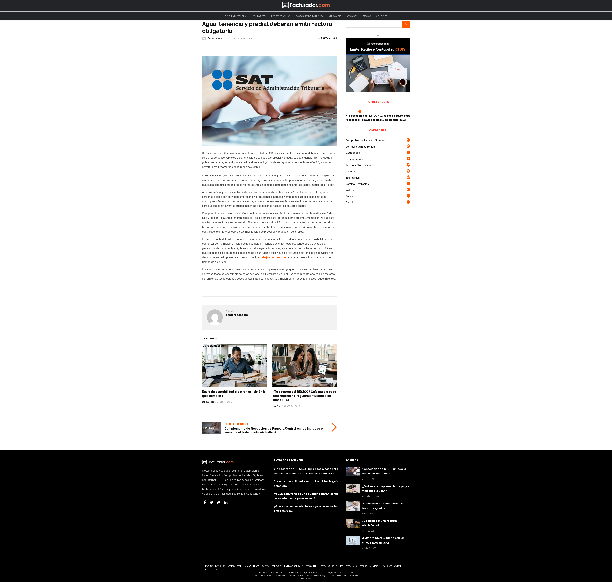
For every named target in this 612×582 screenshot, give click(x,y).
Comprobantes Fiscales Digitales (365, 140)
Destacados (353, 152)
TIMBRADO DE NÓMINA (293, 566)
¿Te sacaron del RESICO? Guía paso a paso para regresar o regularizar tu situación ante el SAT (304, 396)
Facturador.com (215, 38)
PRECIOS (367, 16)
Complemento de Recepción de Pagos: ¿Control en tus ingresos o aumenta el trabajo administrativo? (273, 430)
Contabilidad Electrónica (360, 146)
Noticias (350, 190)
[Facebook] (205, 502)
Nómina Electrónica (357, 184)
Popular (350, 196)
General (350, 171)
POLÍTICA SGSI (211, 570)
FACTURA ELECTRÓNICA (236, 16)
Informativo (353, 177)
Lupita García (208, 402)
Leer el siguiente (237, 424)
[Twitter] (211, 502)
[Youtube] (218, 502)
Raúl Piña (276, 406)
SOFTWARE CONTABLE (271, 566)
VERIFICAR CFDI (234, 566)
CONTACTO (381, 16)
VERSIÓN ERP (335, 16)
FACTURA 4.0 (351, 566)
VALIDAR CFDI (259, 16)
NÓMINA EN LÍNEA (251, 566)
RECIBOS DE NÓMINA (280, 16)
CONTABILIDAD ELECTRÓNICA (310, 16)
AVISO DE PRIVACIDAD (392, 566)
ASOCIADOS (351, 16)
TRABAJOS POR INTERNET (332, 566)
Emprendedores (355, 159)
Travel (349, 202)
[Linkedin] (226, 502)
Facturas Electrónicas (359, 165)
